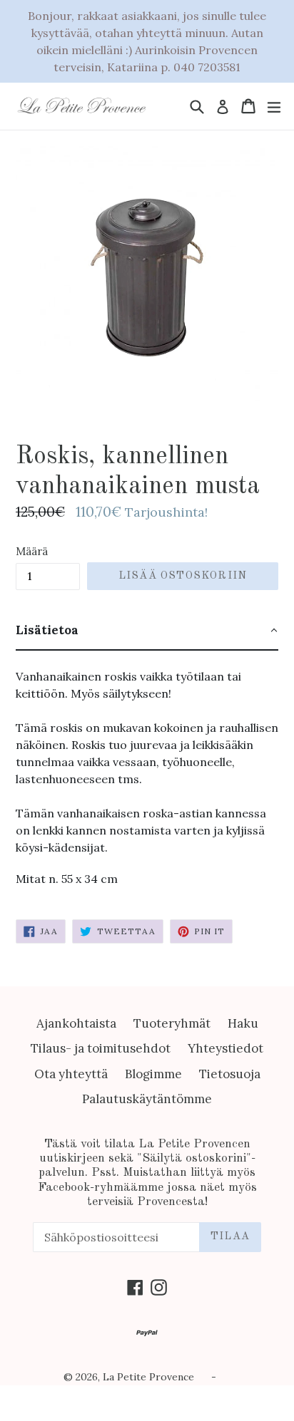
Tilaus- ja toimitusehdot (101, 1048)
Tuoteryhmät (172, 1023)
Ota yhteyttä (71, 1074)
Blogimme (153, 1074)
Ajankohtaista (76, 1023)
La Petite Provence (148, 1376)
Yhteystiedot (225, 1048)
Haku (243, 1023)
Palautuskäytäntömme (147, 1099)
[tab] (147, 631)
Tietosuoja (229, 1074)
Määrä (32, 551)
